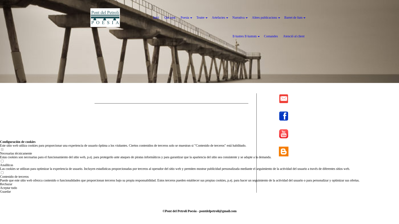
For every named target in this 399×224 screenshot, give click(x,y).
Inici (156, 17)
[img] (114, 17)
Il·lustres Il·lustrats (245, 36)
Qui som (169, 17)
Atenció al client (293, 36)
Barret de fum (293, 17)
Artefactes (218, 17)
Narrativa (238, 17)
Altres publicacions (264, 17)
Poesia (185, 17)
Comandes (271, 36)
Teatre (200, 17)
